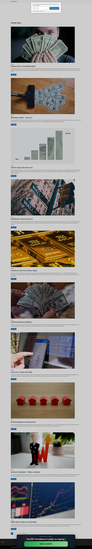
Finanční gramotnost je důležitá (21, 322)
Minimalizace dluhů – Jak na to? (21, 118)
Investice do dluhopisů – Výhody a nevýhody (25, 472)
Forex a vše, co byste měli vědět (21, 372)
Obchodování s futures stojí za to (22, 219)
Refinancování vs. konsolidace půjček (23, 66)
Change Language (54, 8)
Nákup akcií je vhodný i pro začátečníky (24, 522)
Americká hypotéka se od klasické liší (23, 422)
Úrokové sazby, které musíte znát (22, 168)
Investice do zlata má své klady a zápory (24, 271)
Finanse (12, 64)
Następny (24, 533)
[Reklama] (46, 13)
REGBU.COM (14, 1)
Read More (14, 75)
